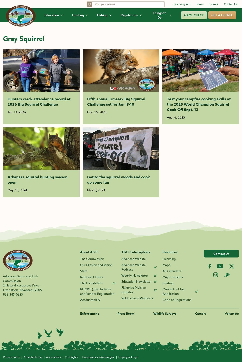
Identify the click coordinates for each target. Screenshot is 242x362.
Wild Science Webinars (137, 298)
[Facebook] (210, 266)
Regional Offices (91, 277)
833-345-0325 (13, 294)
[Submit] (89, 4)
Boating (168, 283)
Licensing (169, 259)
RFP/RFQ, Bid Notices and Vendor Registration (97, 291)
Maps (166, 265)
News (200, 4)
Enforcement (89, 313)
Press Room (126, 313)
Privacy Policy (11, 357)
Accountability (90, 300)
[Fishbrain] (227, 275)
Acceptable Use (33, 357)
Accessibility (53, 357)
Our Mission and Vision (96, 265)
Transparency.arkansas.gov (98, 357)
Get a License (222, 15)
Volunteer (232, 313)
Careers (200, 313)
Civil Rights (71, 357)
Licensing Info (182, 4)
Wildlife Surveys (164, 313)
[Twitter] (231, 266)
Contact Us (230, 4)
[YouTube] (220, 266)
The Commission (92, 259)
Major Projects (173, 277)
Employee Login (128, 357)
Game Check (194, 15)
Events (214, 4)
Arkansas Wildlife (133, 259)
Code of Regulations (177, 300)
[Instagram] (215, 274)
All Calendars (172, 271)
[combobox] (125, 4)
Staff (83, 271)
